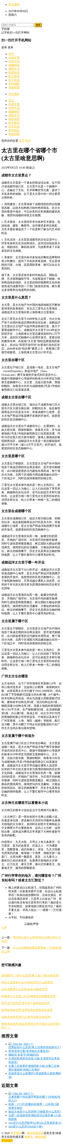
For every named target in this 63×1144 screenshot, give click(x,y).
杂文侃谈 (14, 80)
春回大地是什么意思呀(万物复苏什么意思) (34, 1111)
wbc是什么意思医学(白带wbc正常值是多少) (35, 1122)
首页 (11, 53)
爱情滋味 (14, 83)
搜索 (38, 25)
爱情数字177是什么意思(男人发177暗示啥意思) (30, 975)
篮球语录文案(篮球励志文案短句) (28, 1051)
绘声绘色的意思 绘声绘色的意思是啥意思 (26, 1010)
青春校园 (14, 87)
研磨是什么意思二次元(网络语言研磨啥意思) (28, 996)
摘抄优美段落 (35, 1133)
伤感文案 (14, 57)
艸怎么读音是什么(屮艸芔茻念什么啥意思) (27, 982)
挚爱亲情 (14, 72)
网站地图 (40, 1136)
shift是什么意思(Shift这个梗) (25, 1126)
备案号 (28, 1136)
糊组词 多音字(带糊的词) (23, 1054)
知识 (28, 140)
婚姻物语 (14, 65)
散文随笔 (14, 76)
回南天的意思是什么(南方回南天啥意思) (26, 1017)
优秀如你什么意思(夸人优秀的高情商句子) (34, 1047)
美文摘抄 (14, 4)
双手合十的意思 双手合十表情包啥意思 (25, 1003)
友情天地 (14, 61)
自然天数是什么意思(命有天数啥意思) (24, 989)
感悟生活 (14, 68)
